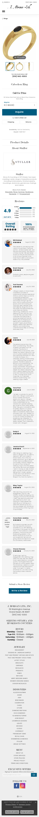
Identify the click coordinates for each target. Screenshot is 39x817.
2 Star (16, 215)
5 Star (16, 207)
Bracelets (9, 192)
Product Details (19, 142)
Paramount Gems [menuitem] (19, 733)
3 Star (16, 213)
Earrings (21, 192)
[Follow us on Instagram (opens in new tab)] (22, 785)
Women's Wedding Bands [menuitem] (19, 681)
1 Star (17, 217)
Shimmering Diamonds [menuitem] (19, 739)
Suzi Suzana (18, 284)
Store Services (19, 755)
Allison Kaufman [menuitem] (19, 692)
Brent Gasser (18, 268)
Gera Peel (17, 388)
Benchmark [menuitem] (19, 700)
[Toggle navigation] (3, 11)
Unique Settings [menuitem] (19, 744)
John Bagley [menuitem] (19, 718)
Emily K (16, 431)
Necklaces (29, 192)
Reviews (19, 201)
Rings (6, 18)
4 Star (17, 210)
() (33, 208)
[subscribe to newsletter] (34, 775)
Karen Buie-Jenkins (20, 518)
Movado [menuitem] (19, 726)
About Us (19, 753)
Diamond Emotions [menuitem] (19, 710)
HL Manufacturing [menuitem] (20, 715)
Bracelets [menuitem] (19, 663)
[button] (6, 2)
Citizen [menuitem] (19, 708)
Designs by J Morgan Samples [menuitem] (19, 652)
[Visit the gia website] (19, 796)
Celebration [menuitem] (19, 703)
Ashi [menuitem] (19, 697)
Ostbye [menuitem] (19, 728)
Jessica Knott (18, 446)
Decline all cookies (12, 812)
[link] (31, 2)
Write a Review (19, 591)
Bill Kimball (17, 240)
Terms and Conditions (19, 763)
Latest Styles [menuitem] (19, 660)
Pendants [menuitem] (19, 670)
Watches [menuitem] (19, 676)
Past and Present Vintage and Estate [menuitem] (19, 655)
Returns (28, 122)
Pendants (12, 194)
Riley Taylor (17, 485)
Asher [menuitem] (19, 695)
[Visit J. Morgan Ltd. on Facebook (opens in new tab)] (16, 785)
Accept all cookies (27, 812)
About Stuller (19, 148)
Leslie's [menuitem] (19, 723)
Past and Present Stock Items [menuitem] (19, 658)
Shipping (11, 122)
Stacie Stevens (19, 549)
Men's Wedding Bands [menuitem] (19, 678)
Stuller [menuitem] (19, 741)
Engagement (25, 194)
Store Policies (19, 758)
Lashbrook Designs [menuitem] (19, 721)
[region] (19, 43)
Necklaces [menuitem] (19, 668)
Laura (15, 338)
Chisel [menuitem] (19, 705)
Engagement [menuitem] (19, 650)
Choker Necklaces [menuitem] (20, 683)
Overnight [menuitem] (19, 731)
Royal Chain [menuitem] (19, 736)
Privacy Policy (19, 760)
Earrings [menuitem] (19, 665)
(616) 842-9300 (19, 76)
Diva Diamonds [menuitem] (19, 713)
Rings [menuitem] (19, 673)
